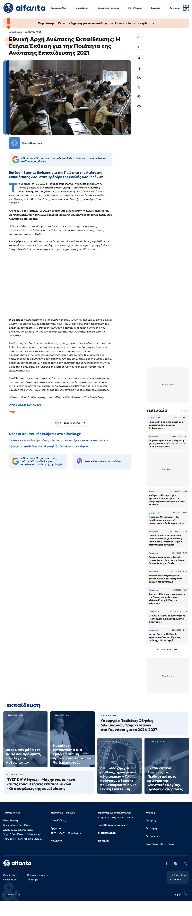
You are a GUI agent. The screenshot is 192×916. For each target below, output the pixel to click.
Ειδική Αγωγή (34, 834)
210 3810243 (176, 879)
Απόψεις (151, 820)
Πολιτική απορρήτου (38, 875)
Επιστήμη (151, 828)
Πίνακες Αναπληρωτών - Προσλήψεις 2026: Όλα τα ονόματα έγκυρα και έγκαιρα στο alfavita (58, 440)
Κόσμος (150, 812)
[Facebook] (139, 59)
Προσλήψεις (74, 833)
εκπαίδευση (24, 705)
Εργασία (155, 7)
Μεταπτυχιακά (107, 832)
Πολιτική (103, 840)
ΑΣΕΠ (54, 833)
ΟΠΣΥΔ (129, 817)
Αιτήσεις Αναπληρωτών (110, 817)
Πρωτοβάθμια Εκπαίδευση (17, 825)
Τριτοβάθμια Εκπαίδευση (113, 825)
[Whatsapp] (139, 97)
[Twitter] (139, 68)
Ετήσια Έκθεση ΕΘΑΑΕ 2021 (25, 404)
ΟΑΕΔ (62, 833)
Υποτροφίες (9, 838)
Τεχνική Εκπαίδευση (13, 834)
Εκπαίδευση (82, 7)
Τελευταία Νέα (58, 7)
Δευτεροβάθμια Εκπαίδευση (18, 829)
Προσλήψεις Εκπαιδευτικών (114, 812)
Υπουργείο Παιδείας (108, 7)
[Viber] (139, 87)
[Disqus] (72, 514)
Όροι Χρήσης (10, 875)
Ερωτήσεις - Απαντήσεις (160, 844)
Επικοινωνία (9, 879)
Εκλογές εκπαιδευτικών (30, 838)
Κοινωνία (175, 7)
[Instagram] (176, 863)
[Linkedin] (139, 78)
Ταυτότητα (32, 879)
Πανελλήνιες (135, 7)
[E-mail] (139, 106)
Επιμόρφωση (153, 836)
